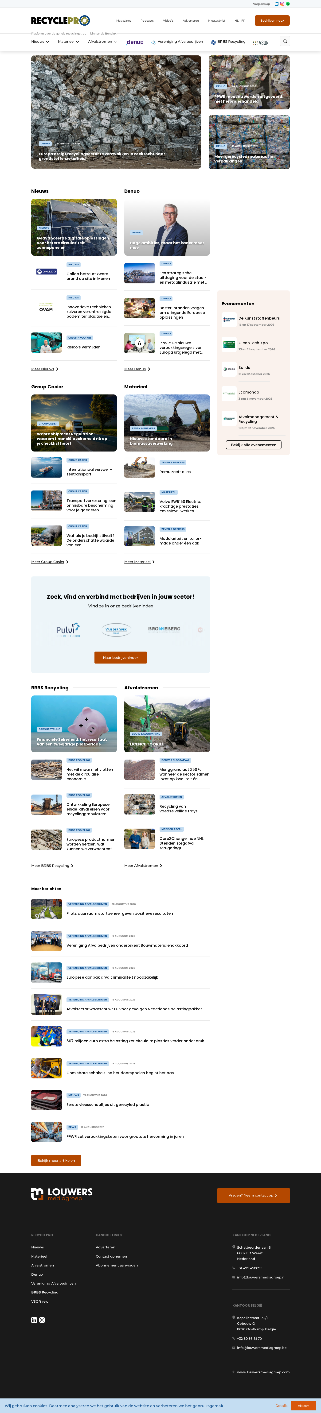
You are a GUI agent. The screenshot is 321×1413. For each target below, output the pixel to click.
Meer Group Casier (47, 562)
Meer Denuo (135, 369)
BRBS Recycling (231, 41)
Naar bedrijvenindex (120, 657)
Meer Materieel (137, 562)
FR (243, 20)
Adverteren (191, 20)
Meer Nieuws (42, 369)
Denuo (37, 1274)
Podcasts (147, 20)
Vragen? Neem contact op (251, 1195)
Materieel (66, 41)
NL (237, 20)
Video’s (168, 20)
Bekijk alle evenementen (253, 445)
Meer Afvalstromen (141, 865)
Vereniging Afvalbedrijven (180, 41)
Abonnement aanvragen (117, 1265)
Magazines (123, 20)
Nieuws (37, 41)
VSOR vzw (39, 1301)
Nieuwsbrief (216, 20)
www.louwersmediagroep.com (263, 1372)
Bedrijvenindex (272, 20)
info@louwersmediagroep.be (262, 1348)
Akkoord (303, 1406)
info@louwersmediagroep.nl (261, 1277)
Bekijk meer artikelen (56, 1160)
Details (281, 1405)
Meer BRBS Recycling (50, 865)
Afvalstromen (100, 41)
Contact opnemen (111, 1256)
